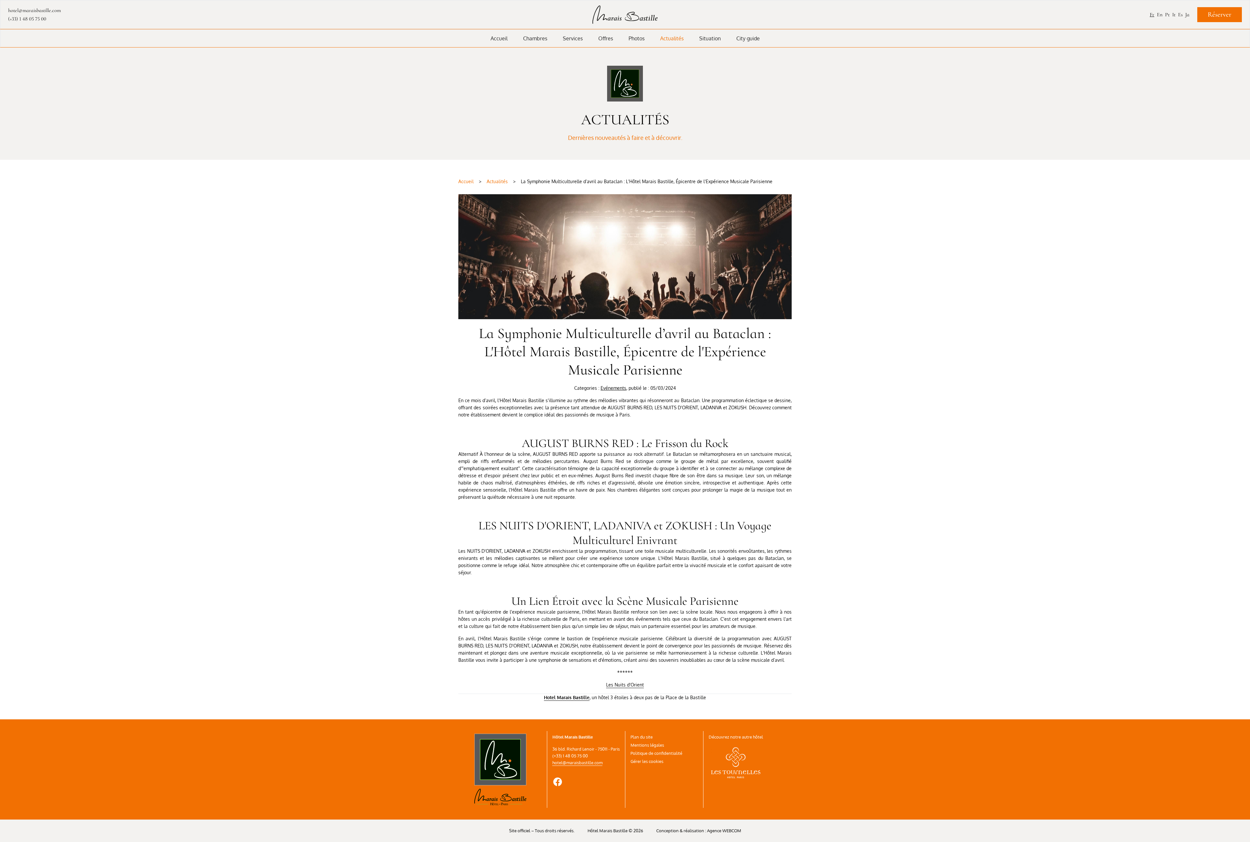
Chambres (535, 38)
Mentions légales (647, 745)
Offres (605, 38)
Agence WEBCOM (724, 830)
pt (1167, 15)
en (1159, 15)
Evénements (613, 388)
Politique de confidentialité (656, 753)
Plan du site (642, 737)
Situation (710, 38)
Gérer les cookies (647, 761)
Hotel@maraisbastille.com (34, 10)
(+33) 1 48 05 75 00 (27, 19)
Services (573, 38)
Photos (637, 38)
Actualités (672, 38)
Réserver (1219, 14)
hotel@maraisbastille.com (577, 762)
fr (1152, 15)
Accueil (499, 38)
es (1180, 15)
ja (1187, 15)
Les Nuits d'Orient (625, 684)
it (1173, 15)
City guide (748, 38)
